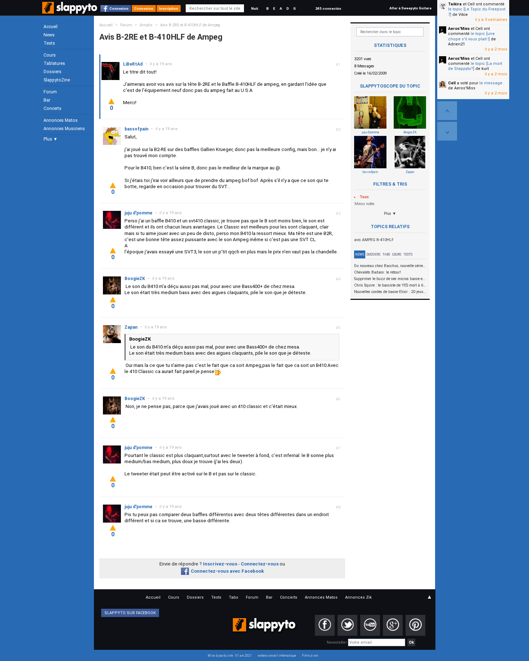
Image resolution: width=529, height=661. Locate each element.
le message (490, 83)
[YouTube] (370, 625)
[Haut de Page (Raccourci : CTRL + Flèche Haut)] (447, 110)
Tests (49, 43)
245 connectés (328, 8)
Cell (452, 83)
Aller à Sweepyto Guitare (410, 8)
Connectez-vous (260, 564)
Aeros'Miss (459, 28)
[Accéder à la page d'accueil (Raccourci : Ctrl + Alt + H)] (70, 11)
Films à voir (310, 655)
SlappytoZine (57, 80)
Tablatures (54, 63)
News (49, 34)
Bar (47, 100)
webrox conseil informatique (277, 655)
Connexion (118, 8)
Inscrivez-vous (220, 564)
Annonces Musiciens (64, 128)
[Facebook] (325, 625)
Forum (50, 91)
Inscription (168, 8)
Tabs (386, 254)
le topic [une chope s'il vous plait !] (471, 36)
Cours (50, 55)
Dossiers (53, 71)
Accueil (51, 26)
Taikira (455, 4)
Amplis (146, 25)
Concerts (53, 108)
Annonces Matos (61, 120)
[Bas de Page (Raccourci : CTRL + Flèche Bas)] (447, 131)
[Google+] (393, 625)
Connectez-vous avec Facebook (227, 571)
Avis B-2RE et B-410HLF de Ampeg (190, 25)
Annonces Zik (358, 597)
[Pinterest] (415, 625)
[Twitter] (347, 625)
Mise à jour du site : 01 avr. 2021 (230, 655)
